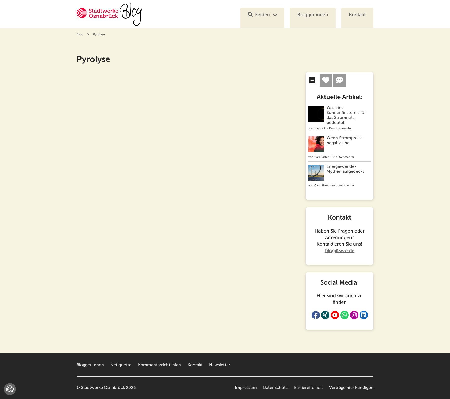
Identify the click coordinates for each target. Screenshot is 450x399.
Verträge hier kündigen (351, 387)
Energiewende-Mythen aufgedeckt (345, 169)
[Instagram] (354, 315)
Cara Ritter (321, 157)
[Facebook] (315, 315)
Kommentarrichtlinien (159, 365)
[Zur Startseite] (109, 18)
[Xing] (325, 315)
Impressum (246, 387)
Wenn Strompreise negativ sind (345, 140)
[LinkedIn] (364, 315)
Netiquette (121, 365)
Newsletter (219, 365)
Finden (262, 14)
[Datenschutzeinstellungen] (10, 389)
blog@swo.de (339, 250)
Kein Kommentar (340, 128)
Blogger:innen (312, 14)
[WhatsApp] (344, 315)
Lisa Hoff (320, 128)
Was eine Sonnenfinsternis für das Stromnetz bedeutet (346, 115)
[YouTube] (335, 315)
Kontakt (357, 14)
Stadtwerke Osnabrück (103, 387)
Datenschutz (275, 387)
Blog (80, 34)
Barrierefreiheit (308, 387)
